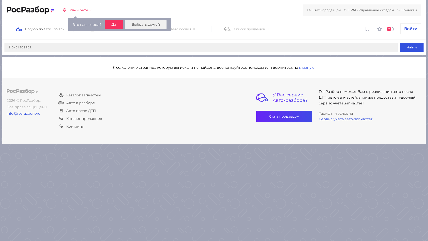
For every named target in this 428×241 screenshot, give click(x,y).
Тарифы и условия (336, 113)
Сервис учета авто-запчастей (346, 119)
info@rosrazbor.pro (23, 113)
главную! (307, 67)
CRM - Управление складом (371, 10)
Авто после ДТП (81, 111)
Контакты (409, 10)
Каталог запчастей (83, 95)
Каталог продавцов (84, 118)
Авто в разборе (80, 103)
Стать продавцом (327, 10)
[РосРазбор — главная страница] (22, 91)
